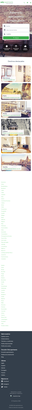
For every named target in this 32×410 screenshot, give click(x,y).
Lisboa (2, 313)
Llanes (2, 198)
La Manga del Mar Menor (7, 252)
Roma (2, 300)
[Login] (30, 2)
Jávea (2, 184)
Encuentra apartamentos (7, 352)
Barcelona (3, 280)
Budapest (3, 294)
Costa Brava (4, 246)
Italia (2, 323)
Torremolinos (4, 234)
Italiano (3, 375)
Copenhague (4, 319)
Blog (2, 357)
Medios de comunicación (7, 354)
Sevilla (2, 282)
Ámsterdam (4, 309)
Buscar (17, 37)
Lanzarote (3, 254)
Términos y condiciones (7, 341)
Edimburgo (3, 288)
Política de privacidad (6, 343)
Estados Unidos (4, 325)
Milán (2, 302)
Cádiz (2, 190)
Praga (2, 273)
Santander (3, 232)
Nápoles (3, 298)
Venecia (3, 307)
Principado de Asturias (6, 236)
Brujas (2, 269)
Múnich (3, 277)
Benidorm (3, 188)
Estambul (3, 321)
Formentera (4, 209)
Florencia (3, 304)
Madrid (2, 265)
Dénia (2, 205)
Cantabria (3, 258)
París (2, 284)
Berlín (2, 275)
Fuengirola (3, 211)
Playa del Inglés (4, 242)
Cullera (2, 202)
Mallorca (3, 248)
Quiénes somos (5, 336)
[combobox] (17, 26)
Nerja (2, 217)
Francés (3, 372)
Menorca (3, 250)
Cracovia (3, 311)
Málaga (2, 215)
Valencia (3, 219)
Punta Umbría (4, 227)
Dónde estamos (5, 338)
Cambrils (3, 194)
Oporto (3, 315)
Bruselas (3, 271)
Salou (2, 229)
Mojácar (3, 221)
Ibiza (2, 196)
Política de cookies (6, 346)
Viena (2, 267)
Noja (2, 223)
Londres (3, 290)
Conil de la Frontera (5, 200)
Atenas (3, 292)
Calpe (2, 192)
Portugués (3, 370)
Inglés (2, 363)
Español (3, 365)
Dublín (2, 296)
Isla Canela (3, 240)
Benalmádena (4, 186)
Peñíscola (3, 225)
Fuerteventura (4, 256)
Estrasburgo (4, 286)
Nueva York (3, 317)
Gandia (2, 213)
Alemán (3, 368)
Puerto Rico (4, 238)
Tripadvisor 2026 (16, 401)
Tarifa (2, 207)
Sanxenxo (3, 182)
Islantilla (3, 244)
